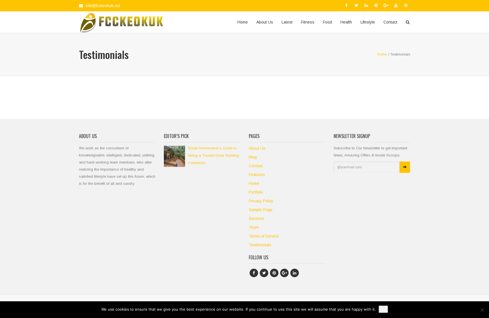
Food (327, 22)
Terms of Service (264, 236)
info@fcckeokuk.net (103, 5)
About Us (264, 22)
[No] (482, 310)
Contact (390, 22)
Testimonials (260, 245)
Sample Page (261, 209)
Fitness (307, 22)
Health (346, 22)
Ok (383, 309)
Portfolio (256, 192)
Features (257, 174)
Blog (253, 157)
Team (254, 227)
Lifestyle (368, 22)
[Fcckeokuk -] (121, 22)
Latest (287, 22)
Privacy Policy (261, 201)
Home (242, 22)
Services (256, 218)
